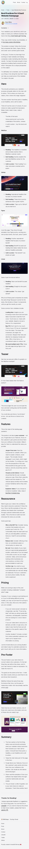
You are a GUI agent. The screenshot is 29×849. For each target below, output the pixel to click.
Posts (8, 10)
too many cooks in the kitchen (11, 42)
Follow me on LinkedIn (11, 23)
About (2, 829)
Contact (3, 832)
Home (2, 10)
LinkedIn (3, 805)
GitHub (3, 840)
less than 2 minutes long (12, 493)
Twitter (3, 837)
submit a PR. (4, 810)
